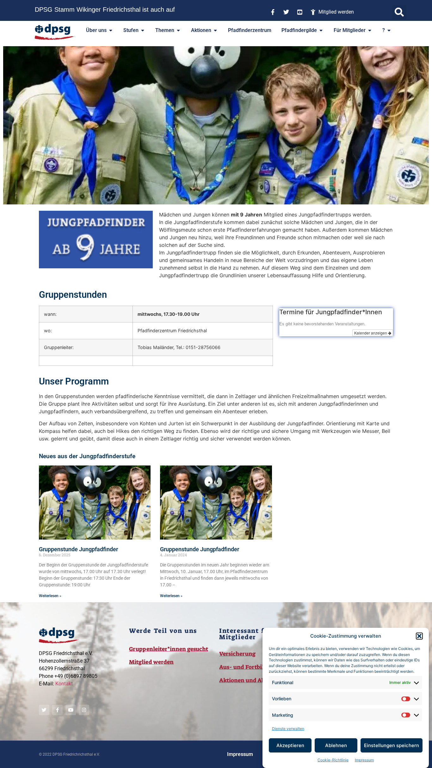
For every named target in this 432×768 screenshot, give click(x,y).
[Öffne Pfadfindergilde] (321, 30)
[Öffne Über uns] (110, 30)
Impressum (364, 760)
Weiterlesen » (50, 596)
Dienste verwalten (288, 728)
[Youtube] (70, 710)
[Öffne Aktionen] (215, 30)
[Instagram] (84, 710)
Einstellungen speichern (391, 745)
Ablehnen (336, 745)
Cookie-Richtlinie (333, 760)
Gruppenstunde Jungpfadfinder (78, 549)
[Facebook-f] (57, 710)
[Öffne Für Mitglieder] (369, 30)
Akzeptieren (290, 745)
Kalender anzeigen (371, 332)
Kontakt (64, 684)
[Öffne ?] (389, 30)
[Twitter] (44, 710)
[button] (419, 636)
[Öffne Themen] (178, 30)
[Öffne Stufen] (142, 30)
